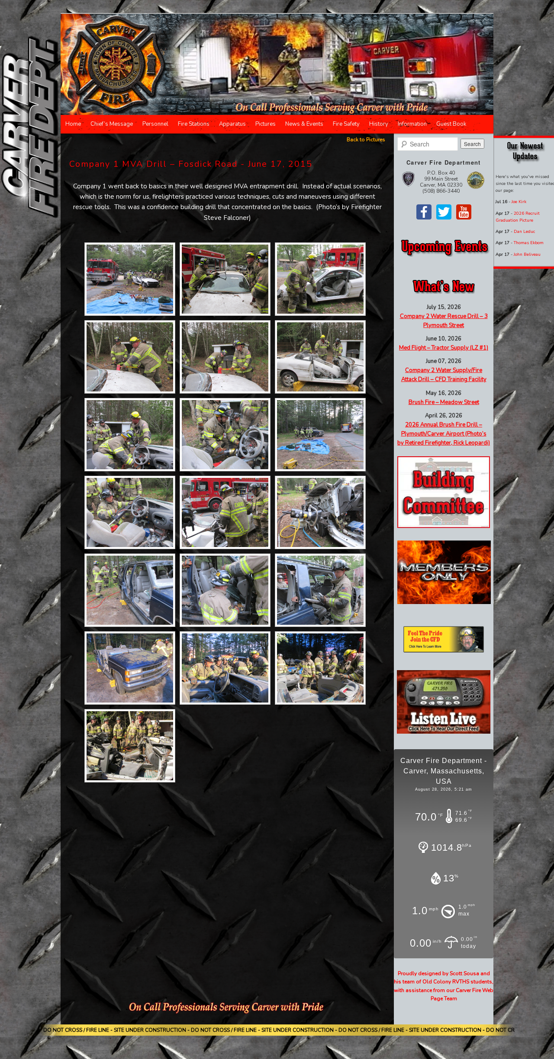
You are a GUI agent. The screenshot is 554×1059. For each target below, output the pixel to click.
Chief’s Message (111, 124)
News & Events (304, 124)
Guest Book (451, 124)
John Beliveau (527, 254)
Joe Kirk (519, 202)
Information (412, 124)
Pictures (265, 124)
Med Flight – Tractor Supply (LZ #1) (443, 348)
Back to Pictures (366, 139)
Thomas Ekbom (529, 243)
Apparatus (232, 124)
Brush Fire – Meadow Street (444, 402)
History (378, 124)
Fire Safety (346, 124)
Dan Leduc (524, 232)
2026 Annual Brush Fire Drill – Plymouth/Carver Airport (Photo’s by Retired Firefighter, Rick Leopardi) (443, 434)
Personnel (155, 124)
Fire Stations (193, 124)
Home (73, 124)
